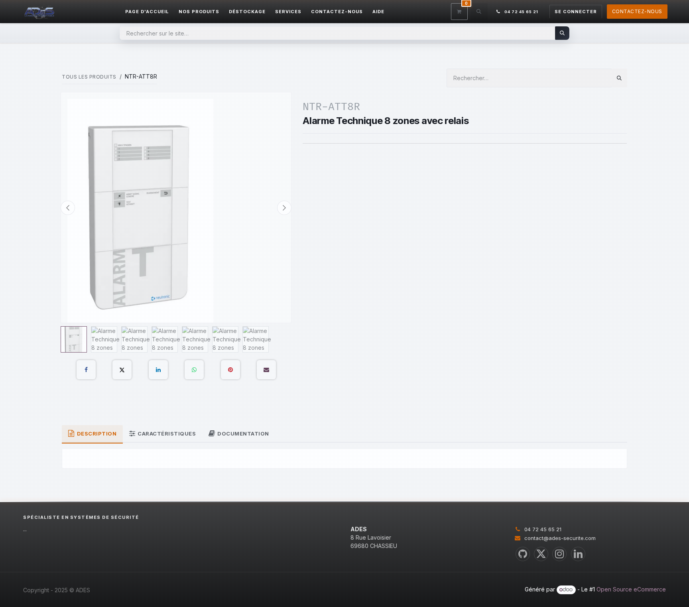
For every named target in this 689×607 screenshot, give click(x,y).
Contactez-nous (637, 11)
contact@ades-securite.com (560, 538)
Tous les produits (89, 77)
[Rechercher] (562, 33)
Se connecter (576, 11)
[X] (122, 369)
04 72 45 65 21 (542, 529)
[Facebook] (86, 369)
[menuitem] (147, 11)
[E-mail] (266, 369)
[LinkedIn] (158, 369)
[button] (479, 11)
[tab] (92, 434)
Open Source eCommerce (631, 589)
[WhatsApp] (194, 369)
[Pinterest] (230, 369)
